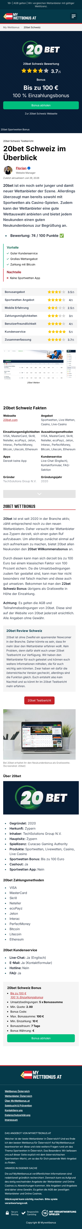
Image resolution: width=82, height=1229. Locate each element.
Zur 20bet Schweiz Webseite (41, 113)
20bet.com (10, 419)
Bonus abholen (41, 105)
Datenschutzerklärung (17, 1115)
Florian (21, 168)
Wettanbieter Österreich (18, 1095)
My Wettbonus (11, 27)
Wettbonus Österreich (17, 1091)
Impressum (11, 1119)
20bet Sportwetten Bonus (15, 129)
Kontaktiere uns (14, 1110)
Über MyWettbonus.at (17, 1100)
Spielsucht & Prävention (18, 1105)
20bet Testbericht (39, 700)
